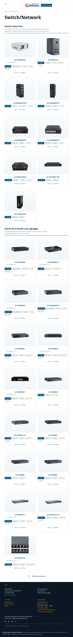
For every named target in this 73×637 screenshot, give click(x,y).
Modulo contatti (9, 604)
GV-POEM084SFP (53, 140)
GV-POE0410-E (53, 60)
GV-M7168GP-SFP (53, 177)
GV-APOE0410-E (20, 60)
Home (6, 11)
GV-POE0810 (53, 392)
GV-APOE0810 (20, 305)
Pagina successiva (38, 576)
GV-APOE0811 (20, 349)
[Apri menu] (6, 4)
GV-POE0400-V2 (53, 262)
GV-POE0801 (53, 475)
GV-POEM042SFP (53, 103)
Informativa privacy (42, 608)
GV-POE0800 (19, 475)
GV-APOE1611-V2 (53, 515)
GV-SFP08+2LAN (20, 214)
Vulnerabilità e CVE (42, 604)
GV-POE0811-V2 (20, 435)
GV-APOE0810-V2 (53, 305)
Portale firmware (42, 602)
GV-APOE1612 (20, 558)
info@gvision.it (9, 602)
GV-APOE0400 (20, 262)
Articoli (6, 606)
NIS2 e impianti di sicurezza (44, 611)
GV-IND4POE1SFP (19, 103)
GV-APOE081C (20, 392)
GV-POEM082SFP (20, 140)
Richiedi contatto (46, 5)
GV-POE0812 (53, 435)
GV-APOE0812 (53, 349)
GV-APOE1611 (20, 515)
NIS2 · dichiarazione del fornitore (46, 609)
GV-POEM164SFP (20, 177)
